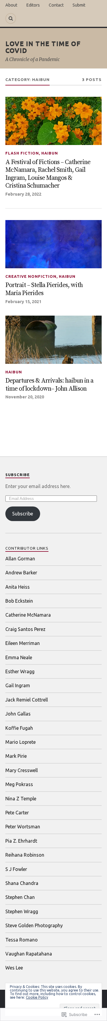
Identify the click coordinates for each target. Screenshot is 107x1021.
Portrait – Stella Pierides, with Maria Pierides (44, 289)
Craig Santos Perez (25, 629)
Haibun (49, 153)
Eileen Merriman (22, 643)
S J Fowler (16, 869)
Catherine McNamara (28, 615)
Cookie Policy (37, 997)
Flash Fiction (22, 153)
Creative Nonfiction (30, 276)
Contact (56, 5)
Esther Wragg (19, 671)
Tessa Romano (21, 939)
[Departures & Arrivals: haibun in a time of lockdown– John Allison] (53, 340)
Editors (33, 5)
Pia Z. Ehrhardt (21, 841)
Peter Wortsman (22, 826)
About (11, 5)
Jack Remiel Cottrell (26, 699)
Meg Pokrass (19, 784)
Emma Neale (18, 657)
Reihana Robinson (24, 855)
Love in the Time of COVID (43, 47)
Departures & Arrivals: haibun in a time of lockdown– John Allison (49, 385)
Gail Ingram (17, 685)
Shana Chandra (21, 883)
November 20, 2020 (24, 397)
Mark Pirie (16, 756)
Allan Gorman (20, 558)
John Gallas (18, 713)
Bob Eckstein (19, 601)
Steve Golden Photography (34, 925)
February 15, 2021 (23, 301)
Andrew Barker (21, 572)
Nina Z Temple (20, 798)
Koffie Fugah (19, 728)
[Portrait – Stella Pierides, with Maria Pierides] (53, 244)
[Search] (10, 18)
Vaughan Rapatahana (28, 953)
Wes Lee (14, 967)
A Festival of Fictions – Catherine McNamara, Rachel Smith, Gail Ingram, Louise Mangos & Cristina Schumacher (47, 174)
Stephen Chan (20, 897)
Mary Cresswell (21, 770)
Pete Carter (17, 812)
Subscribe (17, 475)
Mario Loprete (20, 742)
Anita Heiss (17, 587)
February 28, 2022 (23, 194)
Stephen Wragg (21, 911)
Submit (79, 5)
